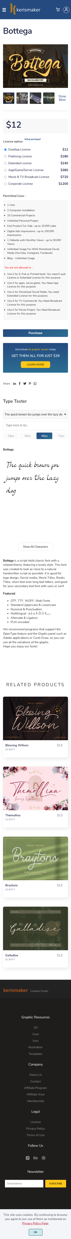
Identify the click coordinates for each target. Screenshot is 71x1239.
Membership (35, 1101)
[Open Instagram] (27, 1159)
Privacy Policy (35, 1129)
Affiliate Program (35, 1088)
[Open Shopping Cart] (58, 10)
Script (10, 749)
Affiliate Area (35, 1094)
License (35, 1122)
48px (44, 436)
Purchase (35, 333)
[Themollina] (35, 788)
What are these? (32, 139)
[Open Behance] (35, 1159)
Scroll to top (67, 995)
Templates (35, 1054)
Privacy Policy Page (35, 1223)
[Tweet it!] (25, 383)
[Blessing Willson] (35, 718)
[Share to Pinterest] (30, 383)
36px (27, 436)
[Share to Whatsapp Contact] (35, 383)
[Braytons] (35, 858)
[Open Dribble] (43, 1159)
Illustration (35, 1047)
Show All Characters (35, 546)
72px (61, 436)
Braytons (11, 885)
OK (35, 1232)
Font (36, 1034)
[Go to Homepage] (25, 13)
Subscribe (55, 1183)
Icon (35, 1041)
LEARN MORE (35, 364)
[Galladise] (35, 928)
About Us (35, 1075)
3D (36, 1028)
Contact (35, 1081)
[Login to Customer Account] (66, 10)
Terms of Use (35, 1135)
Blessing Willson (16, 745)
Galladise (11, 955)
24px (11, 436)
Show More (62, 98)
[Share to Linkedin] (14, 383)
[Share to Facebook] (19, 383)
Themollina (12, 815)
